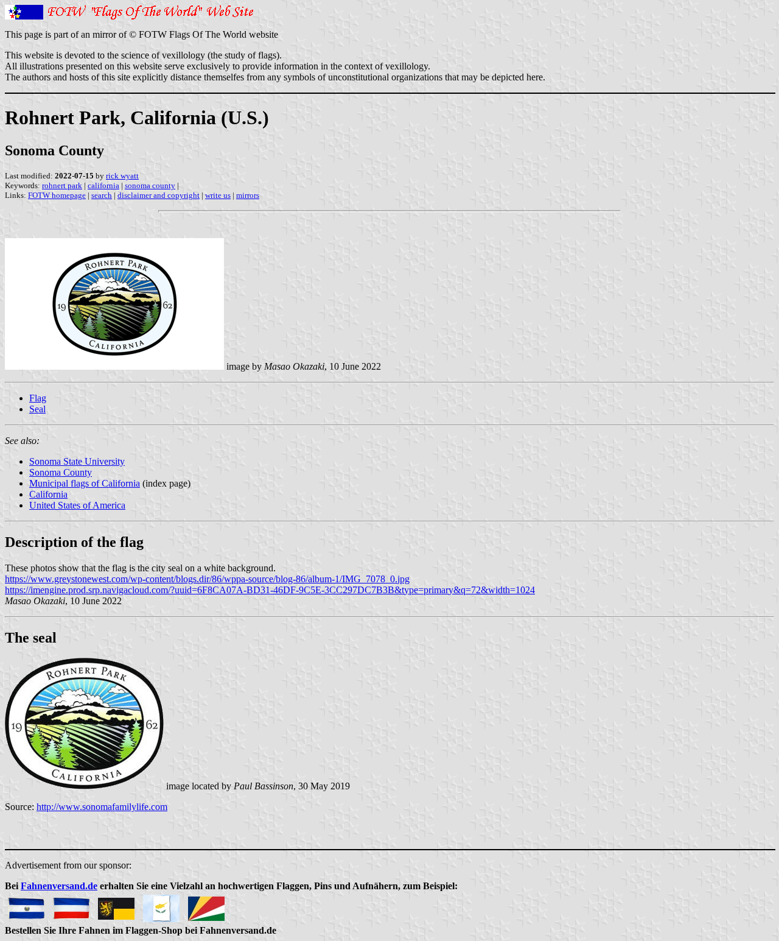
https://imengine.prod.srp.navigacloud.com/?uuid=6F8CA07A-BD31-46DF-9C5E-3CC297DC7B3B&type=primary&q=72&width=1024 (270, 590)
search (101, 195)
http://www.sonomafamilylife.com (102, 807)
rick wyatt (122, 175)
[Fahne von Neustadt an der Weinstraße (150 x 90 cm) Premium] (116, 905)
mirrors (247, 195)
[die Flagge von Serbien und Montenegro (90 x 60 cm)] (71, 905)
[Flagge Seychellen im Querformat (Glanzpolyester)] (206, 905)
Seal (37, 409)
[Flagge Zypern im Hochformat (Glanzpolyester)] (161, 905)
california (103, 185)
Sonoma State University (77, 461)
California (48, 494)
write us (218, 195)
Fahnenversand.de (59, 886)
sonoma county (150, 185)
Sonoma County (60, 472)
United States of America (77, 505)
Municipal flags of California (84, 483)
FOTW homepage (57, 195)
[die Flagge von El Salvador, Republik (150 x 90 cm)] (26, 905)
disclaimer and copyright (158, 195)
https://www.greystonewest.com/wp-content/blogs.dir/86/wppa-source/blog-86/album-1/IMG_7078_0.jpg (207, 579)
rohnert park (62, 185)
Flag (37, 398)
